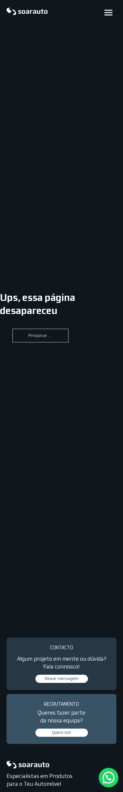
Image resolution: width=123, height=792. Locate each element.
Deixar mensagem (61, 678)
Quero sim (61, 732)
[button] (108, 777)
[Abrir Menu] (108, 12)
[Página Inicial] (27, 12)
